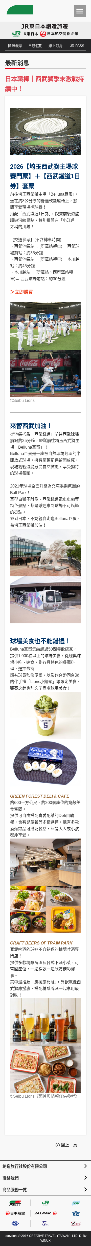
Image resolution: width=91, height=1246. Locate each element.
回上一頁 (69, 1145)
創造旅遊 (19, 11)
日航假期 (35, 46)
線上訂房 (56, 46)
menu (80, 11)
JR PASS (77, 46)
